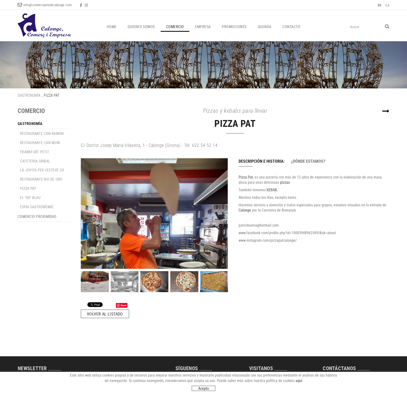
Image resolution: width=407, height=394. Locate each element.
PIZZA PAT (28, 188)
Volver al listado (105, 314)
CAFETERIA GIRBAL (35, 161)
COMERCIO (31, 111)
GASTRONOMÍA (29, 95)
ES (379, 5)
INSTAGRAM (87, 5)
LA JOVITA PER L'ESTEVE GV (42, 170)
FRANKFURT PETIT (34, 151)
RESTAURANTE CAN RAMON (42, 133)
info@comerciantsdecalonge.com (47, 4)
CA (387, 5)
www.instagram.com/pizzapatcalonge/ (268, 240)
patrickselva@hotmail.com (259, 225)
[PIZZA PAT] (154, 213)
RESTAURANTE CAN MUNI (40, 142)
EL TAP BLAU (30, 197)
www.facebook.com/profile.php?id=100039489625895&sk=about (287, 232)
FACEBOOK (81, 5)
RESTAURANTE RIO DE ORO (41, 179)
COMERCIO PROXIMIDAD (37, 216)
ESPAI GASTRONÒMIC (37, 206)
